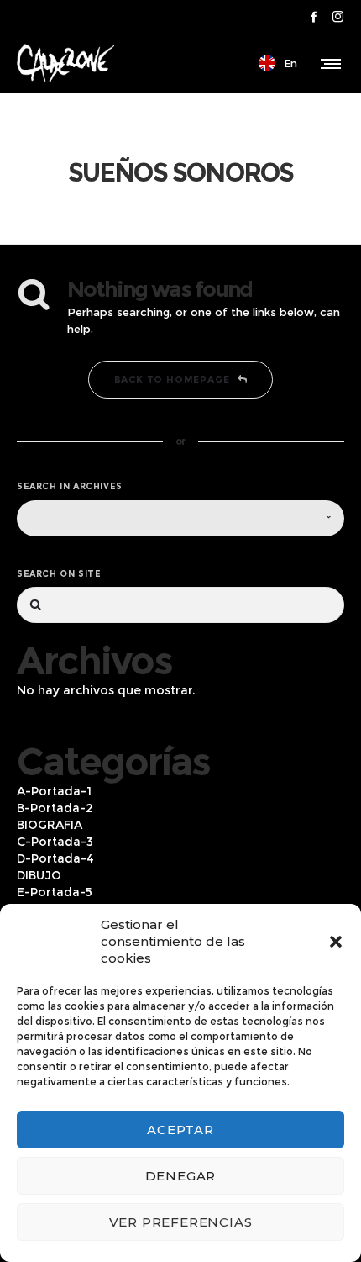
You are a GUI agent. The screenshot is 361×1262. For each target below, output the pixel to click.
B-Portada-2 (55, 808)
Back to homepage (172, 379)
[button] (335, 941)
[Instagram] (338, 16)
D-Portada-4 (55, 858)
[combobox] (180, 518)
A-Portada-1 (54, 791)
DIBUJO (39, 875)
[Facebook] (313, 16)
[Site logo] (65, 63)
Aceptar (180, 1130)
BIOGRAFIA (49, 824)
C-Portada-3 (55, 841)
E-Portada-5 (54, 892)
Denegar (181, 1176)
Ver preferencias (181, 1222)
